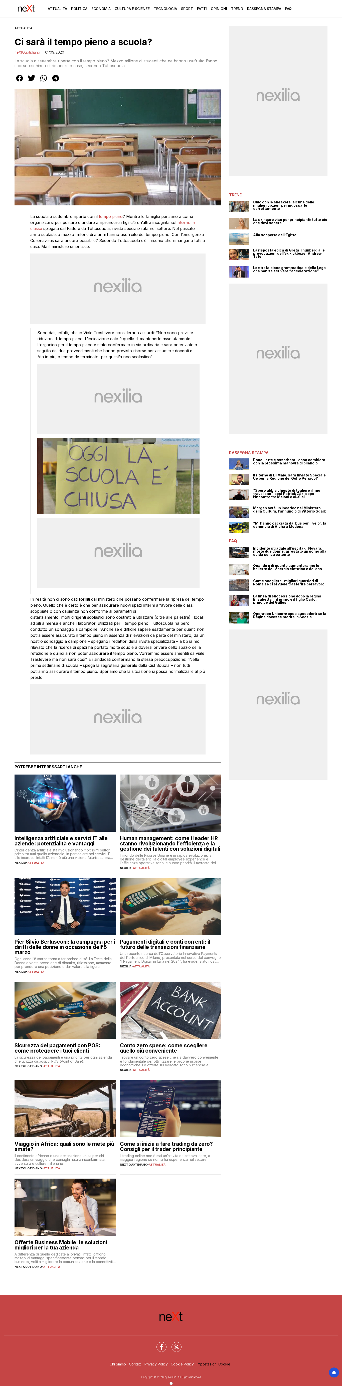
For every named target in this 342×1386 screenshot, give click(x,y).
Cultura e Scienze (132, 9)
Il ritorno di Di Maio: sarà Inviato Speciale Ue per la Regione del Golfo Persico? (289, 477)
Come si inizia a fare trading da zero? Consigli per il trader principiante (166, 1146)
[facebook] (20, 81)
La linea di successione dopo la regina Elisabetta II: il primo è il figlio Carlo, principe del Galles (287, 599)
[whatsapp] (44, 81)
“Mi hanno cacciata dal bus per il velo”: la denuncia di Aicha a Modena (289, 525)
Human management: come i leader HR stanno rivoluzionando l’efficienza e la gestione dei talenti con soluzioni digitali (170, 843)
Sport (187, 9)
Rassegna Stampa (264, 9)
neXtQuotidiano (27, 52)
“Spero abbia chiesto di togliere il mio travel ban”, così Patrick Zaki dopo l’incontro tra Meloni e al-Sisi (286, 493)
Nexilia (20, 862)
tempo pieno (111, 216)
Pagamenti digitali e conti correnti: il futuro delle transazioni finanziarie (165, 944)
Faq (288, 9)
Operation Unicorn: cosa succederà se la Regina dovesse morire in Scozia (289, 615)
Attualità (57, 9)
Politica (79, 9)
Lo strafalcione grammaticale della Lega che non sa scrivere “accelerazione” (289, 269)
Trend (237, 9)
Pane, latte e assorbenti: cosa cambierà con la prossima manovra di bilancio (289, 461)
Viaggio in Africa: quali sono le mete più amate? (64, 1146)
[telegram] (56, 81)
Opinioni (219, 9)
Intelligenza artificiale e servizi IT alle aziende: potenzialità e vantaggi (61, 841)
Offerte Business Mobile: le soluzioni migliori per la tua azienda (61, 1245)
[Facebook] (158, 1344)
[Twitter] (174, 1344)
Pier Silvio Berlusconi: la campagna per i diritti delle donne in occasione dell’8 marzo (65, 947)
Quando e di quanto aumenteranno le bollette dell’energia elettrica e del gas (287, 567)
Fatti (202, 9)
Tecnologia (165, 9)
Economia (101, 9)
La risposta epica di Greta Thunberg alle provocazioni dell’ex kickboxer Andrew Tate (289, 253)
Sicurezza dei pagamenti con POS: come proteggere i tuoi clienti (57, 1048)
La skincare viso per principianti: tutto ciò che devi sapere (290, 221)
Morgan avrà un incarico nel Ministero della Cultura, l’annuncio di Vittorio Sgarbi (290, 510)
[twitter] (32, 81)
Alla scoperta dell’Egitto (274, 235)
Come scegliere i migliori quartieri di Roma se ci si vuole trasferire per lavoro (288, 582)
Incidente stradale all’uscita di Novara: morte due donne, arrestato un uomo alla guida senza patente (289, 551)
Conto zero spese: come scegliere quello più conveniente (164, 1048)
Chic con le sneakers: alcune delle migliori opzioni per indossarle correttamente (283, 205)
